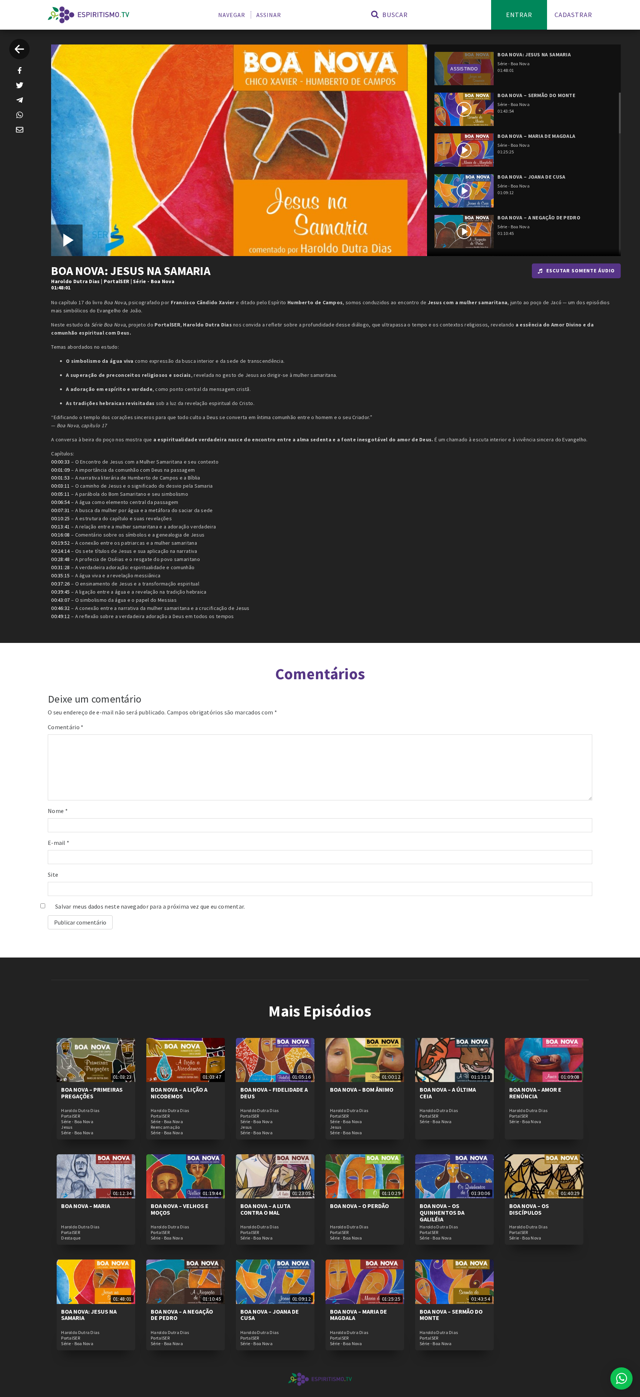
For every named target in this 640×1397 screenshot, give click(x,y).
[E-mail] (19, 129)
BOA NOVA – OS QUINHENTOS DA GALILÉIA (442, 1212)
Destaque (70, 1238)
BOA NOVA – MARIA (85, 1205)
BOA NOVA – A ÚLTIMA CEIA (448, 1093)
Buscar (394, 14)
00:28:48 (60, 559)
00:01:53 (60, 477)
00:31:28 (60, 567)
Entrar (519, 14)
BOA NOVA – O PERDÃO (359, 1205)
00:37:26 (60, 583)
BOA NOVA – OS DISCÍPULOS (529, 1209)
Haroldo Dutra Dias (75, 281)
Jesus (67, 1127)
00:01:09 (60, 470)
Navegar (231, 15)
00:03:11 (60, 485)
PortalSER (117, 281)
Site (53, 874)
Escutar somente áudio (580, 270)
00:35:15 (60, 575)
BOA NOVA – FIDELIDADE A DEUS (274, 1093)
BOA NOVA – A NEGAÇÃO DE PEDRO (182, 1315)
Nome (58, 810)
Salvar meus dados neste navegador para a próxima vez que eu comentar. (150, 906)
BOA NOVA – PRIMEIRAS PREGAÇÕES (92, 1093)
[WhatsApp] (19, 114)
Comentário (66, 727)
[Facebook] (19, 70)
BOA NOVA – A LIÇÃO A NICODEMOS (179, 1093)
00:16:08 (60, 534)
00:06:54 (60, 502)
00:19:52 (60, 543)
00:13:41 (60, 526)
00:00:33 (60, 461)
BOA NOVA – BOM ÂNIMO (361, 1089)
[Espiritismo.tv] (88, 15)
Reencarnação (165, 1127)
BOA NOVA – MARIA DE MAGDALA (358, 1315)
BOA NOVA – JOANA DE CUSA (269, 1315)
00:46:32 (60, 608)
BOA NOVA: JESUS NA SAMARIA (89, 1315)
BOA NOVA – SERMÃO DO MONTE (451, 1315)
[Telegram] (19, 100)
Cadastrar (573, 14)
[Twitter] (19, 85)
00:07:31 (60, 510)
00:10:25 (60, 518)
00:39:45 (60, 591)
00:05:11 (60, 494)
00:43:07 (60, 600)
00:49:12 (60, 616)
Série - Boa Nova (153, 281)
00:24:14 (60, 551)
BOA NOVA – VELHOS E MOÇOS (180, 1209)
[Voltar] (19, 49)
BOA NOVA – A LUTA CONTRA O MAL (265, 1209)
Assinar (268, 15)
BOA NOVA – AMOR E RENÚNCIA (535, 1093)
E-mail (58, 842)
